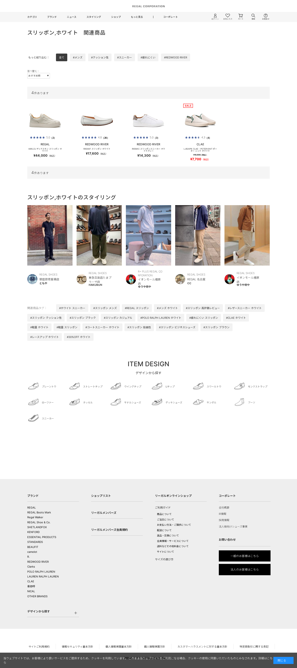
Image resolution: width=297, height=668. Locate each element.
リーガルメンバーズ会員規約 (109, 529)
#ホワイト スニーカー (72, 308)
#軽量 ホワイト (39, 327)
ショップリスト (101, 495)
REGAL (31, 507)
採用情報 (224, 520)
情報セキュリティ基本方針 (77, 646)
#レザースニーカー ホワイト (245, 308)
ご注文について (165, 519)
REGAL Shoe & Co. (39, 522)
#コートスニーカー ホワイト (102, 327)
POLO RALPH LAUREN (41, 571)
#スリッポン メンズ (105, 308)
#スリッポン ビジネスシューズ (177, 327)
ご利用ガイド (163, 507)
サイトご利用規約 (39, 646)
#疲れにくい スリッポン (203, 317)
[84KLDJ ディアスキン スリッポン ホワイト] (45, 120)
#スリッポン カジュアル (118, 317)
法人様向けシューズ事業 (233, 526)
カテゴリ (32, 16)
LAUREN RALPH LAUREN (43, 576)
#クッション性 (99, 57)
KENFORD (33, 532)
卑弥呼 (31, 586)
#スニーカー (124, 57)
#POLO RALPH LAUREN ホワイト (160, 317)
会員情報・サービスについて (173, 540)
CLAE (30, 581)
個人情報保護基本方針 (118, 646)
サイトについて (165, 551)
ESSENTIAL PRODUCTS (41, 537)
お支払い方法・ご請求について (174, 524)
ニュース (71, 16)
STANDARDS (35, 541)
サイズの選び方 (164, 559)
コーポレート (170, 16)
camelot (32, 551)
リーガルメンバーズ (103, 512)
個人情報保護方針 (154, 646)
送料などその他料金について (173, 546)
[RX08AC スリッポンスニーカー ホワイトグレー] (148, 120)
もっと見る (137, 16)
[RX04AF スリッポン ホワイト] (97, 120)
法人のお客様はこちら (245, 569)
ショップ (116, 16)
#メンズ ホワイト (167, 308)
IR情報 (222, 513)
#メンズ (77, 57)
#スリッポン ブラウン (216, 327)
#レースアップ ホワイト (44, 337)
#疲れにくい (148, 57)
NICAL (31, 591)
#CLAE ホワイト (236, 317)
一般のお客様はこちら (245, 556)
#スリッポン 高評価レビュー (203, 308)
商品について (164, 514)
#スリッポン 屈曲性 (139, 327)
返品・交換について (168, 535)
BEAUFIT (32, 547)
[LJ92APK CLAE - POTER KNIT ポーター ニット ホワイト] (200, 120)
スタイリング (93, 16)
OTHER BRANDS (37, 596)
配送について (164, 530)
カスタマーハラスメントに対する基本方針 (202, 646)
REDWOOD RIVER (38, 561)
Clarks (31, 566)
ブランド (52, 16)
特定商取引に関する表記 (254, 646)
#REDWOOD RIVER (175, 57)
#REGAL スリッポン (137, 308)
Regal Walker (35, 517)
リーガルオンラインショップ (173, 495)
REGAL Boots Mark (39, 512)
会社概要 (224, 507)
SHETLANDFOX (37, 527)
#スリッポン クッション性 (46, 317)
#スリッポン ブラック (83, 317)
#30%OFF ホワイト (79, 337)
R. (28, 556)
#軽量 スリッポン (67, 327)
